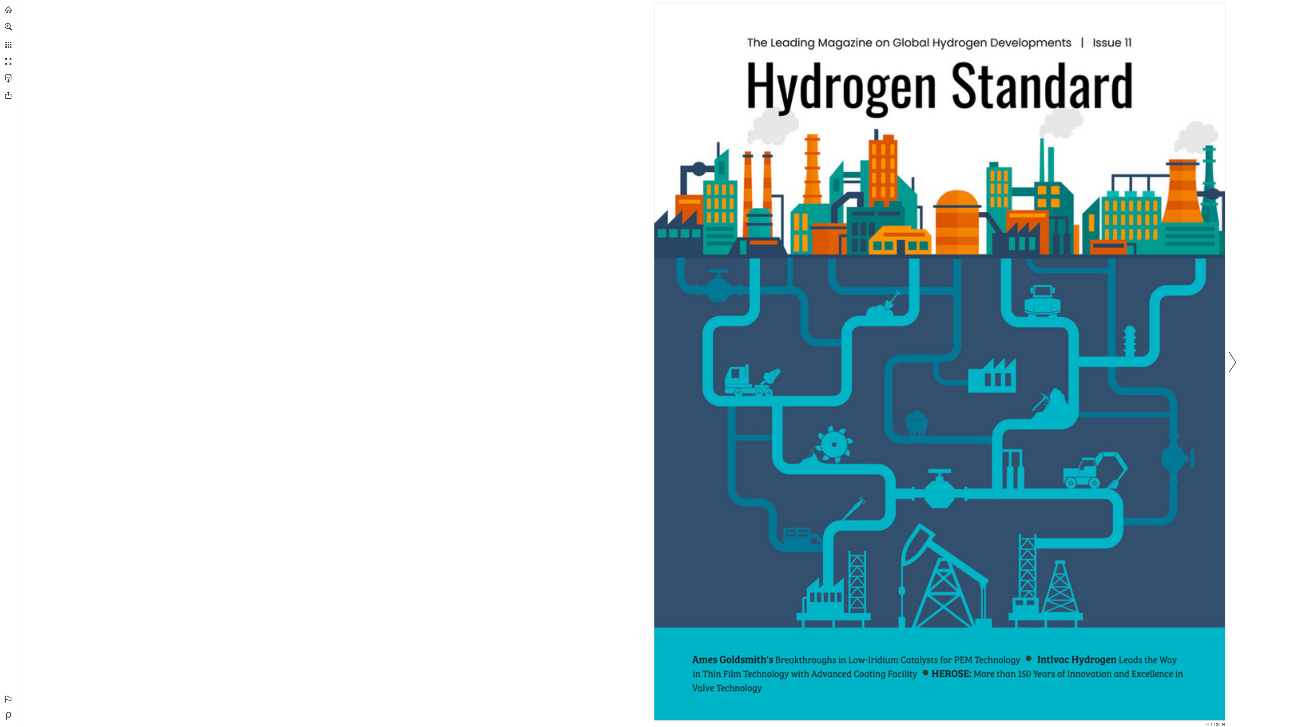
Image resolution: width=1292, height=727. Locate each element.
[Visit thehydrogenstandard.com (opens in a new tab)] (8, 9)
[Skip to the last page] (1223, 724)
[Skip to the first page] (1207, 724)
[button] (8, 26)
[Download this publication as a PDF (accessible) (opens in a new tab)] (8, 78)
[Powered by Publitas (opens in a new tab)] (8, 715)
